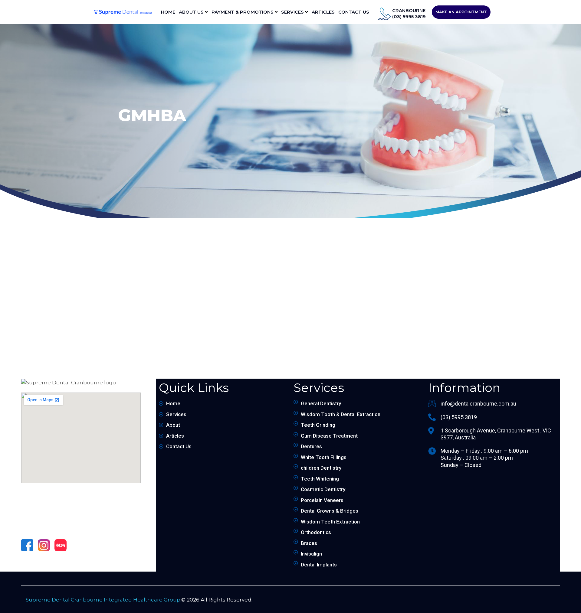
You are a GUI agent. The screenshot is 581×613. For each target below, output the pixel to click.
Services (293, 12)
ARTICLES (323, 12)
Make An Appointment (461, 11)
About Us (192, 12)
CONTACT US (353, 12)
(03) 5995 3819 (409, 16)
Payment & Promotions (243, 12)
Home (168, 12)
